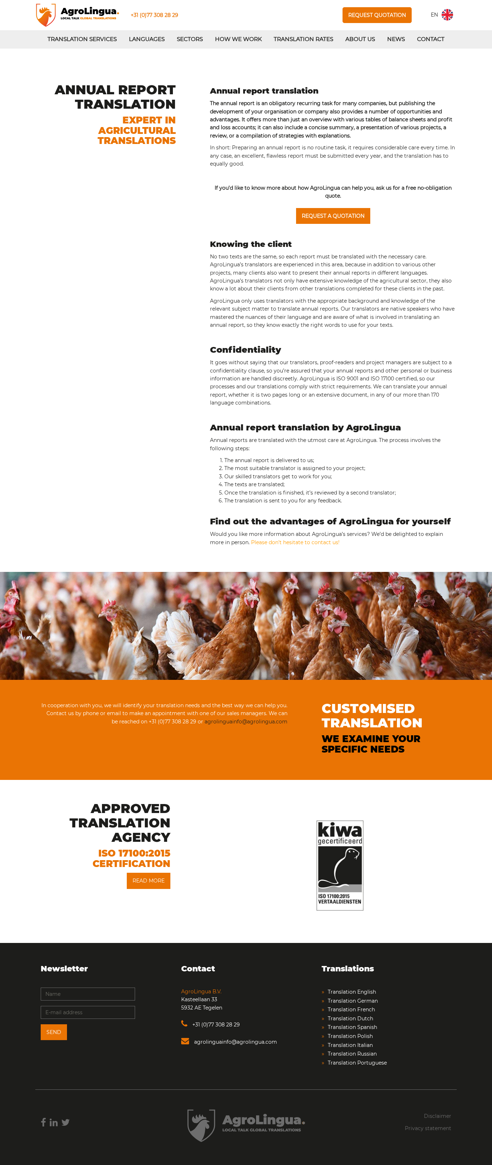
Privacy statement (428, 1128)
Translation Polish (350, 1036)
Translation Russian (352, 1054)
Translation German (353, 1001)
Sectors (190, 39)
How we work (238, 39)
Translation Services (82, 39)
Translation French (351, 1009)
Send (53, 1032)
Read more (149, 880)
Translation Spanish (352, 1027)
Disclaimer (437, 1116)
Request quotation (377, 15)
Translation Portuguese (357, 1063)
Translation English (352, 992)
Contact (430, 39)
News (396, 39)
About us (360, 39)
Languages (147, 39)
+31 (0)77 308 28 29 (154, 15)
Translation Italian (350, 1045)
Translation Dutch (350, 1018)
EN (434, 15)
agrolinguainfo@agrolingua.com (246, 721)
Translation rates (303, 39)
